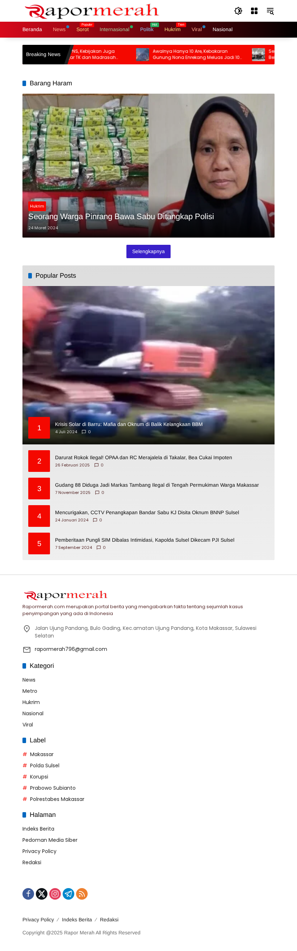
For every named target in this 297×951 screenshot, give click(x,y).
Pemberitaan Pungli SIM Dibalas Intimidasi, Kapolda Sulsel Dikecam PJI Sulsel (144, 540)
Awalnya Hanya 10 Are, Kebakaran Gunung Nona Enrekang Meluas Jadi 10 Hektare (177, 54)
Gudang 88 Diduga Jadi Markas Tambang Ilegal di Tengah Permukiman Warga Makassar (157, 485)
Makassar (42, 754)
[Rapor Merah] (94, 10)
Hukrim (37, 206)
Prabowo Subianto (53, 788)
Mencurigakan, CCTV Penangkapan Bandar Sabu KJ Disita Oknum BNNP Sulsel (147, 512)
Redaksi (31, 862)
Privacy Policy (39, 851)
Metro (29, 691)
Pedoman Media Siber (50, 840)
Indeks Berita (38, 828)
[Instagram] (55, 894)
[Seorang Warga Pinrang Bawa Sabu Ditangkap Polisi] (148, 166)
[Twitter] (41, 894)
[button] (238, 11)
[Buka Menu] (254, 11)
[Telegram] (68, 894)
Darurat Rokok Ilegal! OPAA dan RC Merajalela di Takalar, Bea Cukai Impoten (143, 457)
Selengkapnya (148, 251)
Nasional (32, 713)
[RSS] (82, 894)
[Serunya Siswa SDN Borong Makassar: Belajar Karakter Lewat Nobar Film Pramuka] (239, 54)
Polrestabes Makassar (57, 799)
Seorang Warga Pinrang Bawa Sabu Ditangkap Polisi (121, 216)
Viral (27, 724)
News (28, 679)
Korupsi (39, 776)
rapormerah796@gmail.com (71, 649)
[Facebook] (28, 894)
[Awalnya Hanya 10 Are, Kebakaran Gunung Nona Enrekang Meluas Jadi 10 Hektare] (123, 54)
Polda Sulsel (44, 765)
